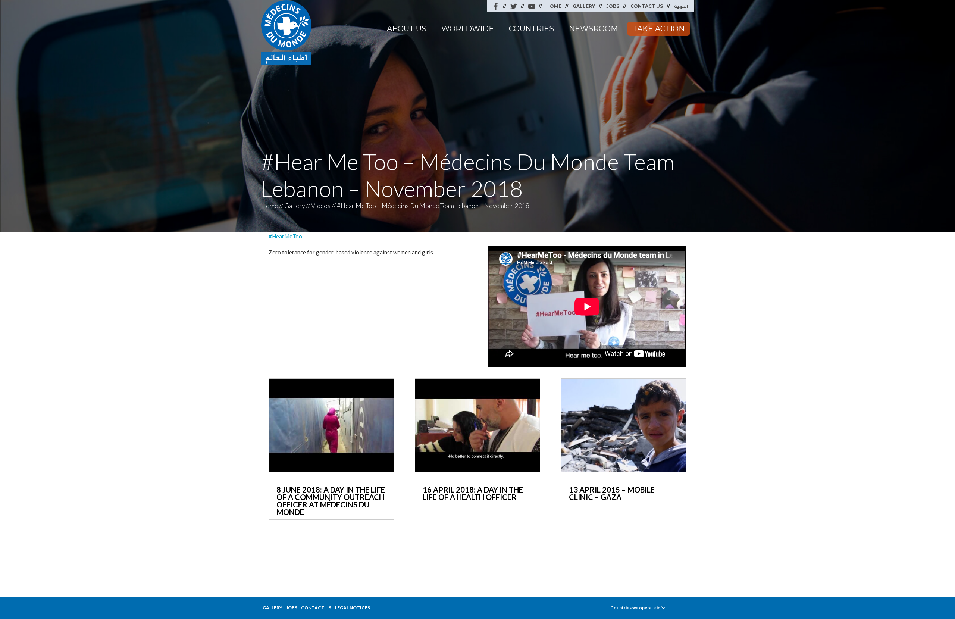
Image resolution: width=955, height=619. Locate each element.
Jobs (612, 6)
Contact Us (646, 6)
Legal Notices (352, 607)
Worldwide (467, 28)
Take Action (659, 28)
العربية (681, 6)
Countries (531, 28)
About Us (406, 28)
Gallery (584, 6)
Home (553, 6)
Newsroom (593, 28)
